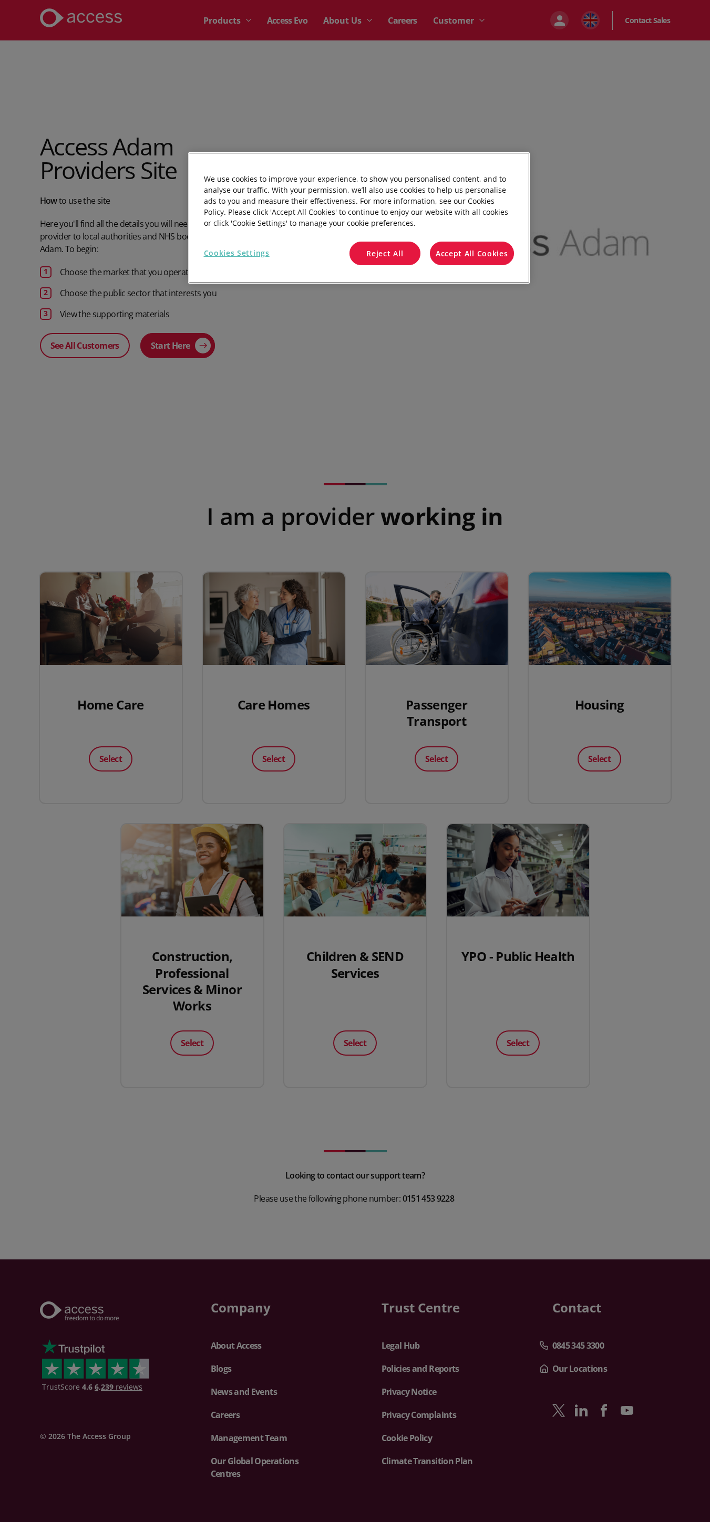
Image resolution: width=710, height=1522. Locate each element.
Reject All (384, 253)
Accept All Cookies (472, 253)
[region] (359, 218)
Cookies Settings (237, 253)
